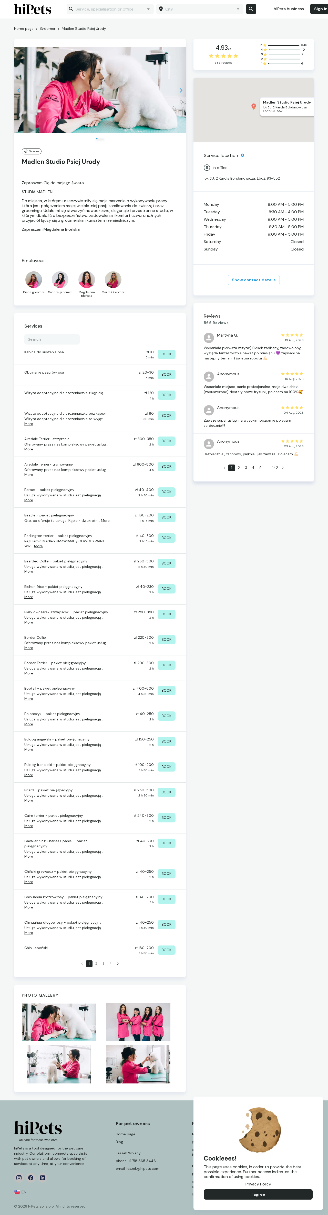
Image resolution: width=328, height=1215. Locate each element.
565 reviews (223, 63)
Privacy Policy (258, 1184)
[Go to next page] (118, 963)
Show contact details (254, 280)
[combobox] (110, 9)
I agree (258, 1194)
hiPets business (289, 9)
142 (275, 467)
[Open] (148, 9)
